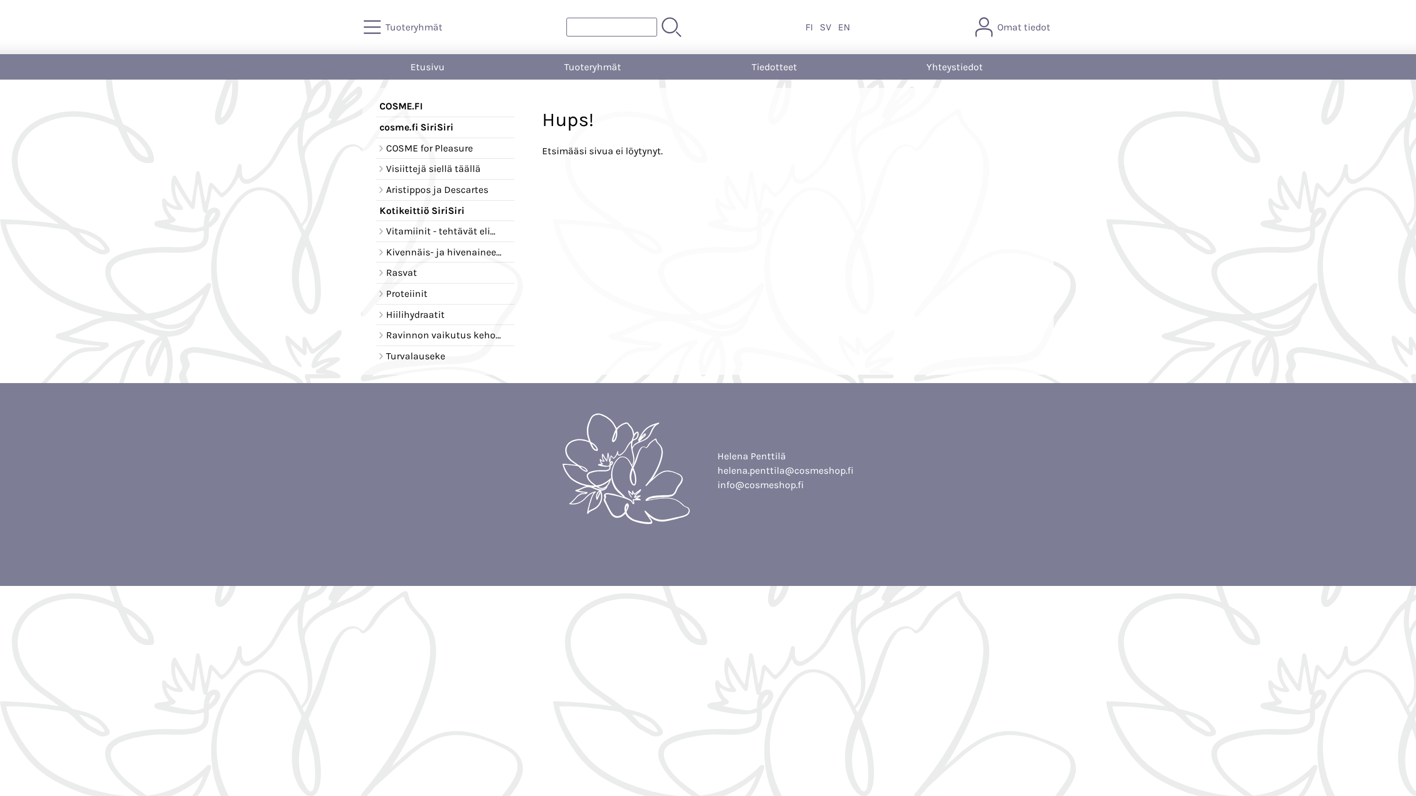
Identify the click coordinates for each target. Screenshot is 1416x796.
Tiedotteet (774, 66)
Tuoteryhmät (592, 66)
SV (825, 27)
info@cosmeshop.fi (760, 484)
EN (844, 27)
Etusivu (427, 66)
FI (809, 27)
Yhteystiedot (954, 66)
